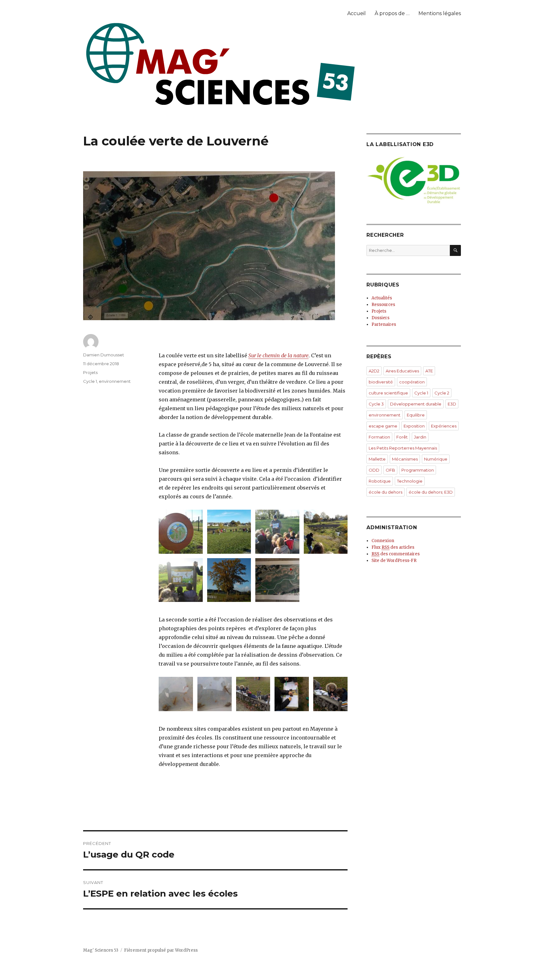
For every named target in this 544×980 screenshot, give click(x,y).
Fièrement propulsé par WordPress (161, 950)
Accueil (356, 13)
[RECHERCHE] (455, 250)
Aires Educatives (402, 370)
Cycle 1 (90, 381)
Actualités (381, 298)
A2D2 (374, 370)
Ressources (383, 304)
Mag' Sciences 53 (100, 950)
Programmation (417, 470)
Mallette (377, 459)
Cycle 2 (441, 392)
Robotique (380, 481)
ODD (374, 470)
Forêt (402, 436)
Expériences (443, 425)
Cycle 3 (376, 403)
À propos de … (392, 13)
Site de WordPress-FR (393, 560)
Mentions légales (439, 13)
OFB (390, 470)
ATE (429, 370)
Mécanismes (405, 459)
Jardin (420, 436)
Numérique (435, 459)
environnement (115, 381)
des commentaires (395, 554)
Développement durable (415, 403)
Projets (90, 372)
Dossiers (380, 317)
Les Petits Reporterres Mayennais (403, 447)
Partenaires (383, 324)
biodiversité (381, 381)
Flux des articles (392, 547)
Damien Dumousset (103, 354)
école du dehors (385, 492)
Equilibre (416, 414)
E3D (452, 403)
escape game (383, 425)
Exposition (414, 425)
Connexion (382, 540)
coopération (412, 381)
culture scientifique (388, 392)
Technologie (409, 481)
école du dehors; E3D (431, 492)
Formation (379, 436)
